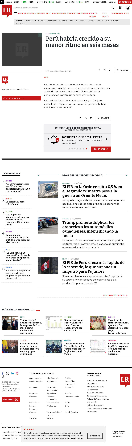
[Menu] (16, 13)
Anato (82, 20)
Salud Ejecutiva (71, 412)
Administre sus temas (14, 98)
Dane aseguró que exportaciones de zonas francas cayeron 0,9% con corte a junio (73, 325)
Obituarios (51, 406)
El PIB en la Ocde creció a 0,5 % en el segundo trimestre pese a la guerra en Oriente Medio (92, 191)
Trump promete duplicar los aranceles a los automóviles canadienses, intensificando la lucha (90, 229)
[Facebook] (99, 70)
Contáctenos (92, 390)
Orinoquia (73, 20)
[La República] (7, 15)
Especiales (51, 393)
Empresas (33, 393)
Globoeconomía (72, 397)
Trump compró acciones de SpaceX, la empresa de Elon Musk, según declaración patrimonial (31, 326)
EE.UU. (22, 317)
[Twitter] (104, 70)
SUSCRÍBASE (125, 2)
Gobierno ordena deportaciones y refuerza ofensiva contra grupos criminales (29, 348)
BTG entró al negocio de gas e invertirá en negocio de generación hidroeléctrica (18, 274)
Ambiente (112, 341)
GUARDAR (123, 70)
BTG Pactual (21, 24)
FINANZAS (22, 13)
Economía (69, 387)
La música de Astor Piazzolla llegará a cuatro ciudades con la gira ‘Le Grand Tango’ (74, 348)
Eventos (68, 393)
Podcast (32, 412)
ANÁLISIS (84, 13)
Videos (50, 418)
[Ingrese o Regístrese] (128, 8)
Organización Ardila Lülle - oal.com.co (119, 434)
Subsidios (63, 20)
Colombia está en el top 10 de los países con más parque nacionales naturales (118, 348)
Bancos (100, 20)
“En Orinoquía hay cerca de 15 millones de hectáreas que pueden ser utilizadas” (18, 257)
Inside (67, 403)
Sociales (32, 418)
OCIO (48, 13)
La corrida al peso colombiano (15, 203)
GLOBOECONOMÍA (59, 13)
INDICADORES (117, 13)
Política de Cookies (73, 438)
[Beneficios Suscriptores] (120, 7)
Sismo (42, 20)
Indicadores (34, 403)
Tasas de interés (112, 20)
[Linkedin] (110, 70)
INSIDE (126, 13)
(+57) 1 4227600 (9, 391)
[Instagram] (18, 374)
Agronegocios (35, 378)
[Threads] (4, 377)
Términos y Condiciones (97, 396)
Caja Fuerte (52, 381)
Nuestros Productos (95, 387)
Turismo (91, 20)
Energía (9, 268)
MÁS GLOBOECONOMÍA (113, 295)
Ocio (67, 406)
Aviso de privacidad (95, 393)
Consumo (33, 387)
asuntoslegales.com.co (11, 432)
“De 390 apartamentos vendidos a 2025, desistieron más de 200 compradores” (18, 188)
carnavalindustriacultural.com (14, 435)
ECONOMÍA (31, 13)
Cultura (67, 341)
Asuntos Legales (36, 381)
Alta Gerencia (53, 378)
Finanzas (33, 397)
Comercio (68, 317)
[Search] (112, 7)
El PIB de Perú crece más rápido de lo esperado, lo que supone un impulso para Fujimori (93, 267)
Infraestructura (53, 403)
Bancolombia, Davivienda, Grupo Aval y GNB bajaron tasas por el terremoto (18, 239)
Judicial (23, 341)
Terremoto (51, 20)
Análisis (9, 199)
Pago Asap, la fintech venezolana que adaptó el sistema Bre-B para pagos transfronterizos (118, 326)
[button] (47, 139)
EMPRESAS (41, 13)
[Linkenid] (13, 374)
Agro (8, 250)
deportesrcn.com (9, 438)
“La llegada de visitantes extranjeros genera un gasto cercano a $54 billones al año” (17, 219)
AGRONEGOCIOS (73, 13)
